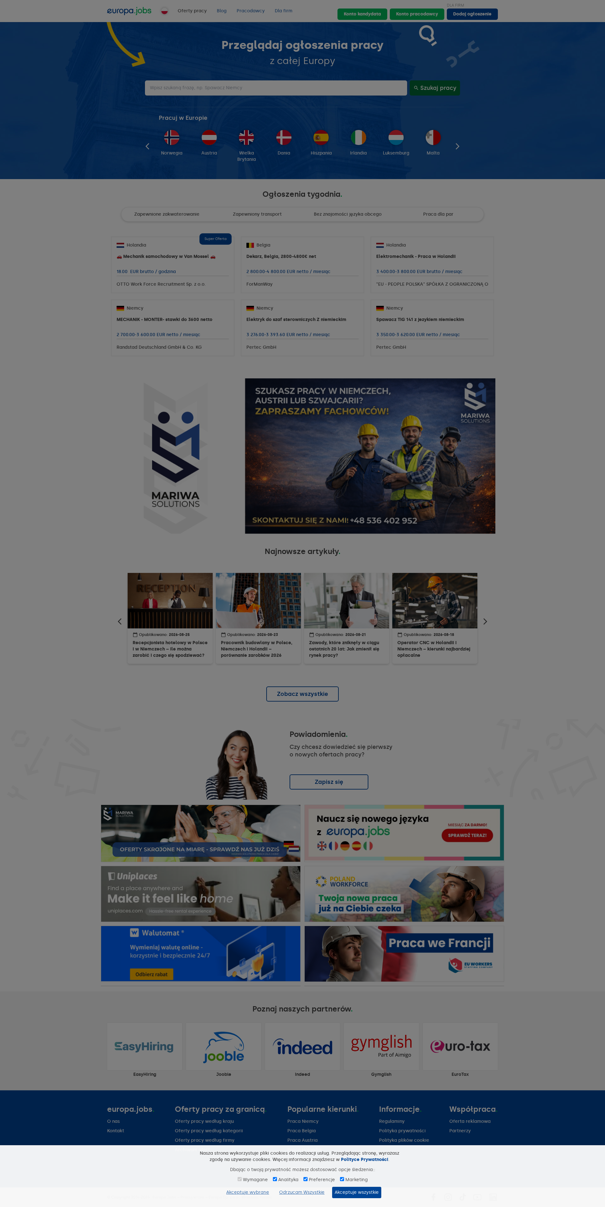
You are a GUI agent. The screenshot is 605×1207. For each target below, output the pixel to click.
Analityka (288, 1179)
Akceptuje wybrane (247, 1192)
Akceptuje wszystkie (357, 1192)
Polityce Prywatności (364, 1159)
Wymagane (255, 1179)
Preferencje (322, 1179)
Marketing (356, 1179)
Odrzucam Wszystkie (302, 1192)
